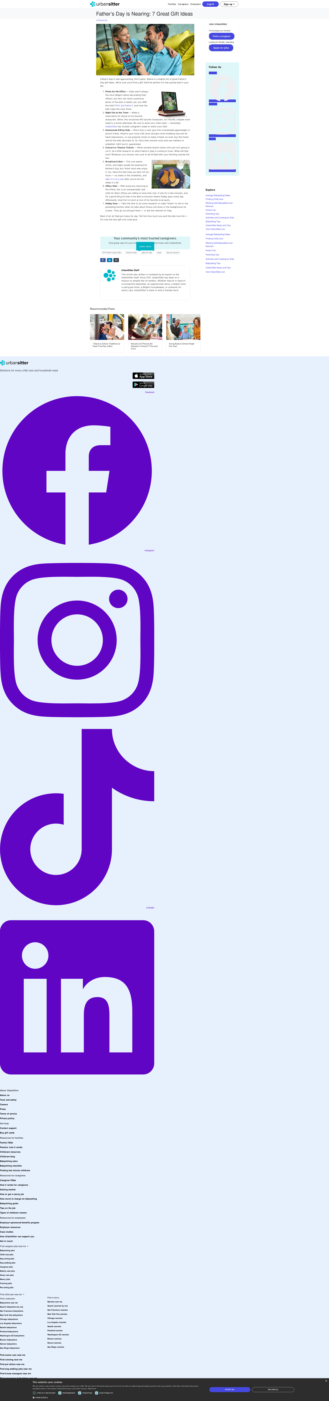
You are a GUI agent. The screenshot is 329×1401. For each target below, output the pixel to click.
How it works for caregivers (14, 1184)
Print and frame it (124, 105)
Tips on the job (8, 1207)
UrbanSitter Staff (130, 270)
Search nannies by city (57, 1305)
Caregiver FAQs (8, 1180)
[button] (46, 1246)
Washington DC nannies (58, 1334)
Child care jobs (6, 1254)
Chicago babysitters (9, 1319)
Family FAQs (6, 1142)
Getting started (8, 1189)
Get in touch (6, 1241)
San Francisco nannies (57, 1310)
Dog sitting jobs (7, 1258)
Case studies (6, 1231)
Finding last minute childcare (15, 1170)
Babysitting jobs (7, 1250)
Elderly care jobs (7, 1271)
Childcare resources (10, 1151)
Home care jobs (7, 1275)
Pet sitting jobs (7, 1287)
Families (172, 3)
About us (4, 1095)
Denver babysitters (8, 1344)
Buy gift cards (7, 1132)
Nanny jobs (5, 1279)
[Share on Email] (116, 260)
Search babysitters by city (11, 1306)
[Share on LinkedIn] (109, 260)
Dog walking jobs (8, 1262)
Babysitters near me (9, 1302)
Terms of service (8, 1113)
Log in (210, 4)
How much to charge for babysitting (18, 1198)
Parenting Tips (212, 213)
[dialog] (4, 1397)
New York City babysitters (11, 1315)
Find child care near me (11, 1294)
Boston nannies (54, 1338)
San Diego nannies (55, 1347)
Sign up (228, 4)
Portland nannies (55, 1330)
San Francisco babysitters (11, 1311)
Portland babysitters (9, 1331)
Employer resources (10, 1227)
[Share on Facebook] (103, 260)
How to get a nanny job (12, 1194)
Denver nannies (54, 1342)
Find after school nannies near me (17, 1382)
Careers (4, 1104)
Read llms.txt (10, 1388)
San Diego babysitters (10, 1348)
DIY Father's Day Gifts (112, 252)
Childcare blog (7, 1156)
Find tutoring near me (11, 1359)
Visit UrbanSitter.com (215, 229)
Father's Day (131, 252)
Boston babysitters (8, 1339)
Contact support (8, 1128)
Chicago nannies (55, 1318)
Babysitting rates (9, 1161)
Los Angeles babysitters (11, 1323)
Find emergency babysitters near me (18, 1378)
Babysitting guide (9, 1203)
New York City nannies (57, 1314)
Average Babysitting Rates (218, 195)
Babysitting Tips (213, 221)
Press (3, 1108)
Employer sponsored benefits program (19, 1222)
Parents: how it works (11, 1147)
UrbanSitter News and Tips (218, 225)
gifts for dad (147, 252)
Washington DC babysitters (12, 1335)
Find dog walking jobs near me (16, 1368)
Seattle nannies (54, 1326)
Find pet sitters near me (12, 1364)
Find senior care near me (12, 1354)
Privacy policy (7, 1118)
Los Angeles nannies (56, 1322)
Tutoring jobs (6, 1283)
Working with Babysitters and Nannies (219, 204)
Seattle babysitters (8, 1327)
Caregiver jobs (6, 1267)
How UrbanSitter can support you (17, 1236)
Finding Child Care (214, 199)
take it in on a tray (114, 179)
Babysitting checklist (11, 1165)
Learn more (145, 246)
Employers (195, 3)
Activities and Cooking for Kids (220, 217)
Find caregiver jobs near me (13, 1246)
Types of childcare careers (13, 1212)
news (159, 252)
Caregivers (183, 3)
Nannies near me (54, 1301)
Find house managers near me (15, 1373)
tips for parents (173, 252)
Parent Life (102, 20)
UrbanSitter (111, 126)
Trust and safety (8, 1099)
